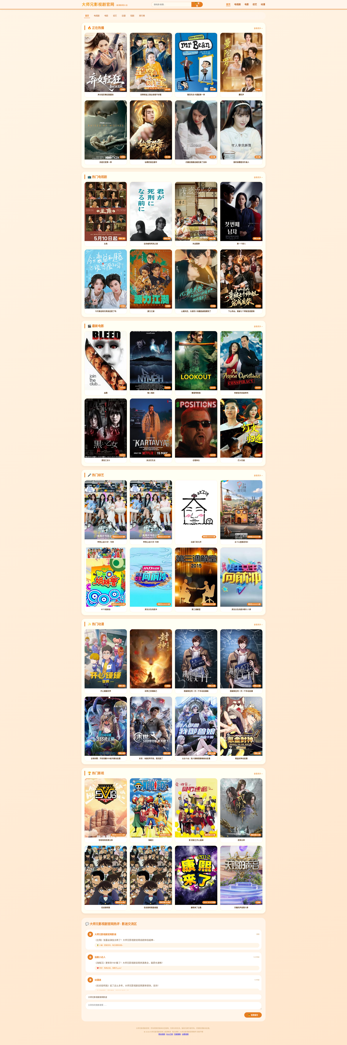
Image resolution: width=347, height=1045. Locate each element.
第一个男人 (241, 244)
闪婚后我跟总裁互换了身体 (196, 162)
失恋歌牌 (196, 244)
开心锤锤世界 (105, 691)
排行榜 (142, 16)
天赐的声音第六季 (241, 908)
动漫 (263, 4)
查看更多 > (258, 28)
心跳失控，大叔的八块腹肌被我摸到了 (196, 311)
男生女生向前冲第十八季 (241, 609)
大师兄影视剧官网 (105, 4)
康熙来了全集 (196, 908)
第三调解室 (196, 609)
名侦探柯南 (105, 908)
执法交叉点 (151, 460)
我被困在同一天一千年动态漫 (241, 691)
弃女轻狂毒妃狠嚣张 (106, 95)
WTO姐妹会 (105, 609)
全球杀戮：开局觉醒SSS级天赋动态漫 (106, 758)
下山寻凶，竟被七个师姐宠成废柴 (241, 311)
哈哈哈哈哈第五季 (106, 840)
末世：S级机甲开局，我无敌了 (151, 758)
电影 (247, 4)
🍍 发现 (197, 4)
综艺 (255, 4)
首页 (228, 4)
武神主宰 (241, 840)
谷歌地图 (185, 1034)
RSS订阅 (169, 1034)
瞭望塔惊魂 (196, 393)
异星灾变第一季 (105, 162)
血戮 (105, 393)
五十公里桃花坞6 (241, 542)
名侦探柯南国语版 (151, 908)
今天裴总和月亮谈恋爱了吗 (105, 311)
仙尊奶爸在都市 (151, 162)
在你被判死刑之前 (151, 244)
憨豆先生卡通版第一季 (196, 95)
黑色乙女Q (106, 460)
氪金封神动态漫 (241, 758)
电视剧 (237, 4)
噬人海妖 (150, 393)
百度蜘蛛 (177, 1034)
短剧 (132, 16)
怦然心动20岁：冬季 (105, 542)
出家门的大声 (196, 542)
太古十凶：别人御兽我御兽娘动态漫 (196, 758)
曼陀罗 (241, 95)
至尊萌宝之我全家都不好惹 (150, 95)
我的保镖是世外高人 (241, 162)
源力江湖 (150, 311)
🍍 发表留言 (253, 1015)
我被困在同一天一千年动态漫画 (196, 691)
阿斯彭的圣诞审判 (241, 393)
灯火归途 (241, 460)
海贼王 (151, 840)
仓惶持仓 (196, 460)
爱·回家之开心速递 (196, 840)
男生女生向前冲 (151, 609)
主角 (105, 244)
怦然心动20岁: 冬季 (151, 542)
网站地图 (161, 1034)
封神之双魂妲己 (151, 691)
